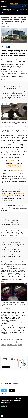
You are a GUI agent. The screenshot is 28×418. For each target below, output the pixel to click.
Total (14, 341)
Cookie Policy (4, 400)
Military (24, 387)
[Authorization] (20, 1)
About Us (3, 398)
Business (3, 347)
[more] (25, 126)
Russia (6, 341)
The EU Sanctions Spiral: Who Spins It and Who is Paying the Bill (13, 339)
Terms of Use (13, 398)
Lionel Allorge (8, 44)
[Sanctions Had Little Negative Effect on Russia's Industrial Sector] (14, 111)
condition (20, 344)
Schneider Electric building (17, 44)
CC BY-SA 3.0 (3, 44)
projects (15, 344)
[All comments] (2, 416)
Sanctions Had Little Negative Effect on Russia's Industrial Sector (13, 123)
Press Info (7, 398)
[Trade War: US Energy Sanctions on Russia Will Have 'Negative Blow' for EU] (14, 292)
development (9, 344)
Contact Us (18, 398)
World (2, 336)
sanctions (19, 341)
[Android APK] (4, 406)
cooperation (3, 344)
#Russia (8, 162)
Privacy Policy (10, 400)
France (2, 341)
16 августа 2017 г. (18, 170)
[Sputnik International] (4, 2)
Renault (10, 341)
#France (12, 160)
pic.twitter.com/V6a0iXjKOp (14, 167)
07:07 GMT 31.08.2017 (5, 26)
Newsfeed (7, 336)
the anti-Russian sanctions (13, 194)
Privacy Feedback (17, 400)
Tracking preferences (5, 402)
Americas (7, 387)
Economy (18, 387)
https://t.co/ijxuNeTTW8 (14, 165)
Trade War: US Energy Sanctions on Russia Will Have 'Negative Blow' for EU (13, 304)
